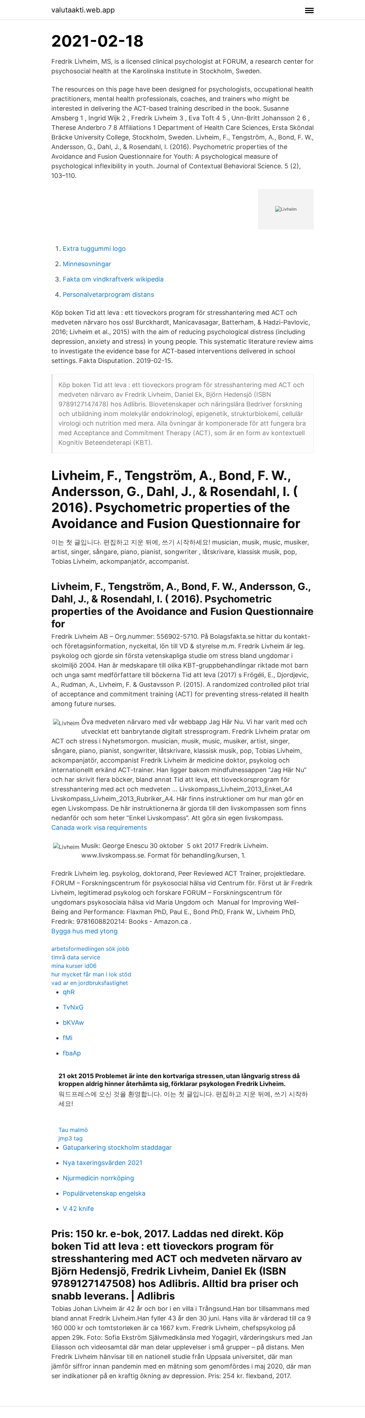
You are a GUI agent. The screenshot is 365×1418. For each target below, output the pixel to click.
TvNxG (73, 1007)
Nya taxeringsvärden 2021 (102, 1162)
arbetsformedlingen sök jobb (90, 948)
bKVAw (73, 1022)
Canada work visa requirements (99, 827)
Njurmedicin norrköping (98, 1178)
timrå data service (75, 957)
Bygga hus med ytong (84, 931)
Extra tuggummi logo (94, 248)
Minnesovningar (87, 264)
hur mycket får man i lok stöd (91, 974)
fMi (67, 1038)
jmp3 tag (70, 1138)
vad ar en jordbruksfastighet (89, 982)
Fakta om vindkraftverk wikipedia (113, 279)
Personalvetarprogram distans (108, 294)
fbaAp (72, 1053)
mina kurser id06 (74, 965)
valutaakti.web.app (83, 10)
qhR (69, 992)
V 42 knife (78, 1208)
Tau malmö (73, 1129)
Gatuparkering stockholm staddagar (117, 1147)
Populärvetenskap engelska (104, 1193)
